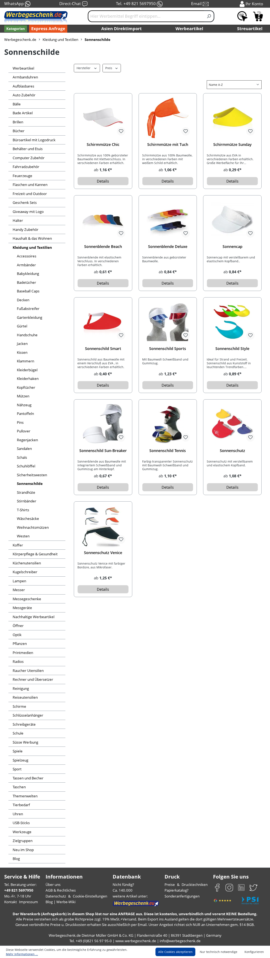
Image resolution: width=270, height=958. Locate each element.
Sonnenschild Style (232, 348)
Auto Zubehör (24, 95)
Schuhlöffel (26, 466)
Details (103, 181)
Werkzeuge (22, 831)
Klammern (25, 361)
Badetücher (26, 282)
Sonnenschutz (232, 450)
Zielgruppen (22, 840)
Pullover (23, 431)
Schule (18, 733)
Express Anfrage (48, 28)
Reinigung (21, 688)
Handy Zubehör (25, 229)
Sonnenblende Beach (103, 246)
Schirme (19, 706)
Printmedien (23, 652)
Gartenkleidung (29, 317)
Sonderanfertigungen (182, 896)
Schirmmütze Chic (103, 144)
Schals (22, 457)
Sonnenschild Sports (167, 348)
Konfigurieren (254, 952)
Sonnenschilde (30, 483)
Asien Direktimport (121, 28)
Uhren (18, 813)
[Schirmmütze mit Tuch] (167, 118)
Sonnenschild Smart (103, 348)
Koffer (18, 545)
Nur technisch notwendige (218, 952)
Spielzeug (20, 760)
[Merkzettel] (242, 16)
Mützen (23, 396)
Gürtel (22, 326)
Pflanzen (20, 643)
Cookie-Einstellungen (90, 896)
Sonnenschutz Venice (103, 552)
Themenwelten (25, 796)
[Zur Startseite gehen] (36, 18)
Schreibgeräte (24, 724)
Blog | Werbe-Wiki (61, 902)
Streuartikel (249, 28)
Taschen (19, 786)
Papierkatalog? (176, 890)
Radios (18, 661)
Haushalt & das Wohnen (32, 238)
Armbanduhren (25, 77)
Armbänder (26, 264)
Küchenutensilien (27, 563)
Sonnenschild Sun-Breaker (103, 450)
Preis (109, 68)
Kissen (22, 352)
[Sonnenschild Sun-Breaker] (103, 424)
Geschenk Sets (25, 202)
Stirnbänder (26, 501)
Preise (170, 884)
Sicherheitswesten (32, 474)
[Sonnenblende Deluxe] (167, 220)
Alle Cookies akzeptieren (175, 952)
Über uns (53, 884)
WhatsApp (14, 3)
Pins (20, 422)
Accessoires (26, 256)
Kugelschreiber (25, 571)
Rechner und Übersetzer (33, 679)
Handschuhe (27, 334)
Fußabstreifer (28, 308)
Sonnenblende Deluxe (167, 246)
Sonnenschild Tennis (167, 450)
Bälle (17, 104)
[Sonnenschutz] (232, 424)
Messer (19, 589)
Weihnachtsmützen (33, 527)
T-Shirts (23, 509)
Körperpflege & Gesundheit (35, 554)
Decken (23, 299)
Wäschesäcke (28, 518)
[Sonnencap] (232, 220)
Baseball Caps (28, 291)
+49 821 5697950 (18, 890)
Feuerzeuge (22, 175)
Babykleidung (28, 273)
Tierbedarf (21, 804)
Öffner (18, 625)
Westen (23, 536)
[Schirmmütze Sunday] (232, 118)
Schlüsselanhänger (28, 715)
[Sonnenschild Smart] (103, 322)
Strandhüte (26, 492)
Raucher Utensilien (28, 670)
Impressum (28, 902)
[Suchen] (209, 16)
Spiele (18, 751)
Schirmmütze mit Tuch (167, 144)
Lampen (19, 581)
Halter (18, 220)
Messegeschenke (27, 598)
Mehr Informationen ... (22, 954)
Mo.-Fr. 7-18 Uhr (17, 896)
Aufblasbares (23, 86)
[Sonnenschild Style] (232, 322)
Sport (17, 769)
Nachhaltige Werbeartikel (33, 616)
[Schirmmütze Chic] (103, 118)
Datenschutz (56, 896)
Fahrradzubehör (26, 166)
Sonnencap (232, 246)
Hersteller (84, 68)
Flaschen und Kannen (30, 184)
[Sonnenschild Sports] (167, 322)
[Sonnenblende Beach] (103, 220)
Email (197, 3)
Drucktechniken (195, 884)
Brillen (18, 122)
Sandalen (24, 448)
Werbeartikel (189, 28)
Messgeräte (22, 607)
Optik (17, 634)
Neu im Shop (23, 849)
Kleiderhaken (28, 378)
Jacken (22, 343)
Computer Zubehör (29, 157)
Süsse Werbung (25, 742)
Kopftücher (26, 387)
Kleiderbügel (27, 369)
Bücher (18, 130)
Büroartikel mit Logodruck (34, 139)
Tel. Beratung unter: (20, 884)
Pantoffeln (25, 413)
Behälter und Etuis (28, 148)
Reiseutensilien (25, 697)
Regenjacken (27, 439)
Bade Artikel (23, 112)
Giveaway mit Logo (28, 211)
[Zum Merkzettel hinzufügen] (121, 131)
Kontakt (10, 902)
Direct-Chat (70, 3)
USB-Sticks (21, 822)
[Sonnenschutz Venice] (103, 526)
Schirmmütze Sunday (232, 144)
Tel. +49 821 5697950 (136, 3)
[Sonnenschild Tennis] (167, 424)
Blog (16, 858)
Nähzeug (24, 404)
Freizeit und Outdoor (30, 193)
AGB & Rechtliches (61, 890)
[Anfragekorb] (258, 16)
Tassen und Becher (28, 778)
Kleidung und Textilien (32, 247)
